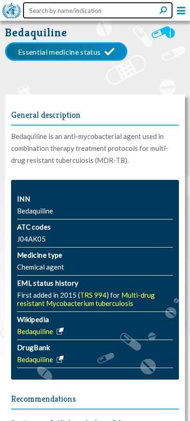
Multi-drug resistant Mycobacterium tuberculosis (86, 299)
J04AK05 (31, 239)
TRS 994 (93, 295)
